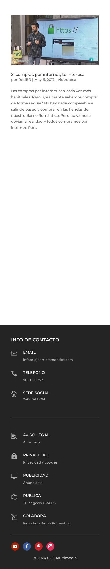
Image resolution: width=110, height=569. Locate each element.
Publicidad (35, 475)
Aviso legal (36, 434)
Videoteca (67, 79)
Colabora (34, 515)
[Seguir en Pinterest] (39, 546)
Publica (32, 495)
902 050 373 (33, 380)
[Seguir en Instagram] (50, 546)
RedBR (24, 79)
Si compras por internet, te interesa (48, 74)
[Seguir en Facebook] (27, 546)
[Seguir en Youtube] (15, 546)
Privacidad (35, 454)
